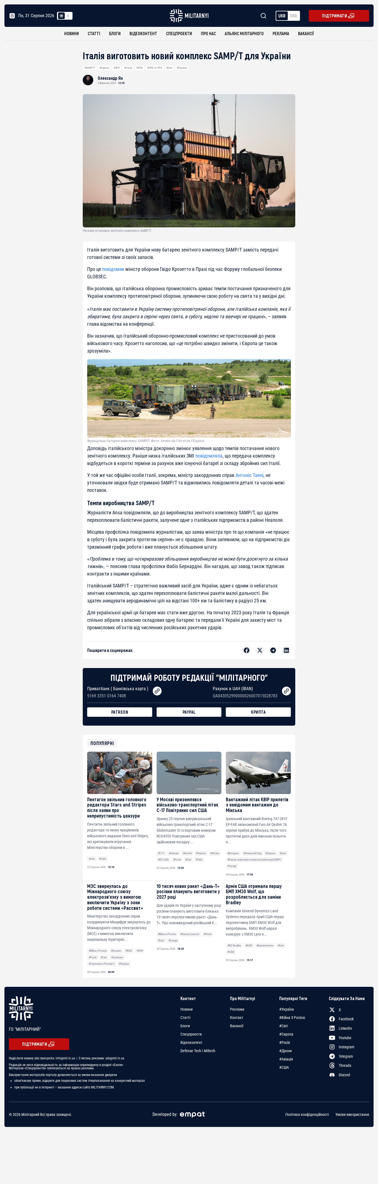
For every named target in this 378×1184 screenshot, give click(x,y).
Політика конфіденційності (307, 1114)
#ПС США (163, 859)
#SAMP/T (89, 67)
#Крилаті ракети (189, 934)
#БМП (248, 945)
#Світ (169, 67)
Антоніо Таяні (249, 475)
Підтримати (334, 15)
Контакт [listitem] (236, 1017)
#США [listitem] (284, 1067)
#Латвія (214, 853)
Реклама (281, 33)
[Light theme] (61, 15)
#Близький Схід (252, 853)
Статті (94, 33)
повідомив (113, 269)
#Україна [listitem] (286, 1009)
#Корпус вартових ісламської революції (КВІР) (254, 859)
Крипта (258, 712)
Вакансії (306, 33)
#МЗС (129, 950)
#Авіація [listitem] (286, 1059)
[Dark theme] (68, 15)
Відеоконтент (143, 33)
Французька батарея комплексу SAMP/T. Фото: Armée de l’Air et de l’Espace (145, 441)
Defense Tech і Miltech (197, 1051)
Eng (293, 15)
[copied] (157, 691)
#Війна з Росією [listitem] (292, 1017)
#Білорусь (233, 853)
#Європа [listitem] (286, 1034)
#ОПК (139, 67)
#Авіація (173, 853)
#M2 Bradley (234, 945)
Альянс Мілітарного (244, 33)
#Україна (182, 67)
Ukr (282, 15)
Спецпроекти (179, 33)
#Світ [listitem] (283, 1026)
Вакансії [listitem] (236, 1026)
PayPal (189, 712)
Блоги (115, 33)
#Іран (283, 853)
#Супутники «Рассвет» (102, 963)
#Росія (177, 859)
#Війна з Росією (98, 950)
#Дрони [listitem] (285, 1051)
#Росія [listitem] (284, 1042)
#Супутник (117, 957)
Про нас (208, 33)
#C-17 (161, 853)
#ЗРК (117, 67)
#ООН (140, 950)
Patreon (119, 712)
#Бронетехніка (265, 945)
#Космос (116, 950)
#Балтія (187, 853)
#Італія (128, 67)
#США (102, 858)
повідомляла (208, 456)
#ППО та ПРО (154, 67)
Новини (71, 33)
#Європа (104, 67)
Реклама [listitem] (237, 1009)
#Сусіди (231, 865)
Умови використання (352, 1114)
